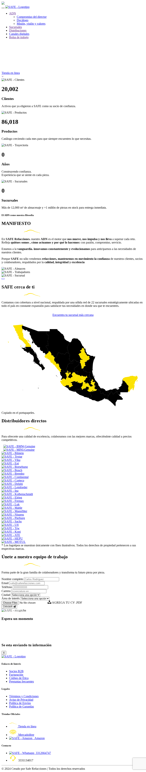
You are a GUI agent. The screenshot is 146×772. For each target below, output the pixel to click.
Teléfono (7, 587)
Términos (18, 609)
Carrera (6, 591)
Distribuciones (17, 30)
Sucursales (15, 27)
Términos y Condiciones (24, 696)
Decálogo (22, 20)
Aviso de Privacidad (21, 699)
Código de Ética (19, 678)
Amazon (38, 738)
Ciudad (6, 594)
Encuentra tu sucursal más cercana (73, 314)
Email (5, 583)
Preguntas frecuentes (21, 681)
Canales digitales (19, 33)
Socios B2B (16, 671)
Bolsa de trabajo (19, 37)
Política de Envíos (20, 703)
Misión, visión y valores (31, 23)
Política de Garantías (21, 706)
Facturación (16, 674)
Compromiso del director (32, 16)
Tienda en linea (11, 73)
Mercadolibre (25, 734)
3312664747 (42, 753)
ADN (12, 13)
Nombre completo (12, 579)
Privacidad (7, 609)
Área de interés (11, 598)
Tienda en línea (26, 726)
